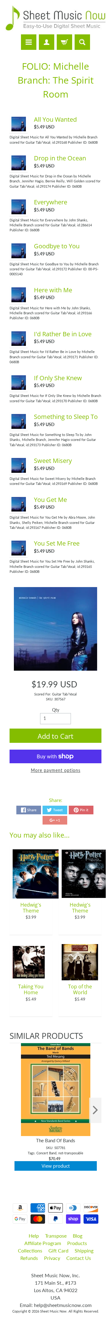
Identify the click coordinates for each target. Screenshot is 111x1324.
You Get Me (50, 499)
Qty (55, 710)
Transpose (56, 1236)
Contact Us (78, 1258)
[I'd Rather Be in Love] (18, 342)
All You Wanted (55, 119)
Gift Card (58, 1250)
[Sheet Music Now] (55, 18)
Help (34, 1236)
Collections (30, 1250)
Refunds (29, 1258)
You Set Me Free (57, 543)
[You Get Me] (18, 508)
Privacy (52, 1258)
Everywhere (50, 202)
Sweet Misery (53, 460)
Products (77, 1243)
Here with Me (53, 290)
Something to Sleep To (66, 416)
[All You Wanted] (18, 128)
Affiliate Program (42, 1243)
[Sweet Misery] (18, 469)
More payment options (55, 770)
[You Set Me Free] (18, 552)
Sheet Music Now (53, 1311)
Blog (77, 1236)
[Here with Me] (18, 298)
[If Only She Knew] (18, 386)
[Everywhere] (18, 210)
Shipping (84, 1250)
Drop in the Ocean (60, 158)
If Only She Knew (58, 378)
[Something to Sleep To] (18, 425)
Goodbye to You (57, 246)
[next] (95, 1110)
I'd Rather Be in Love (63, 334)
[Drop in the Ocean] (18, 167)
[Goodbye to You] (18, 254)
